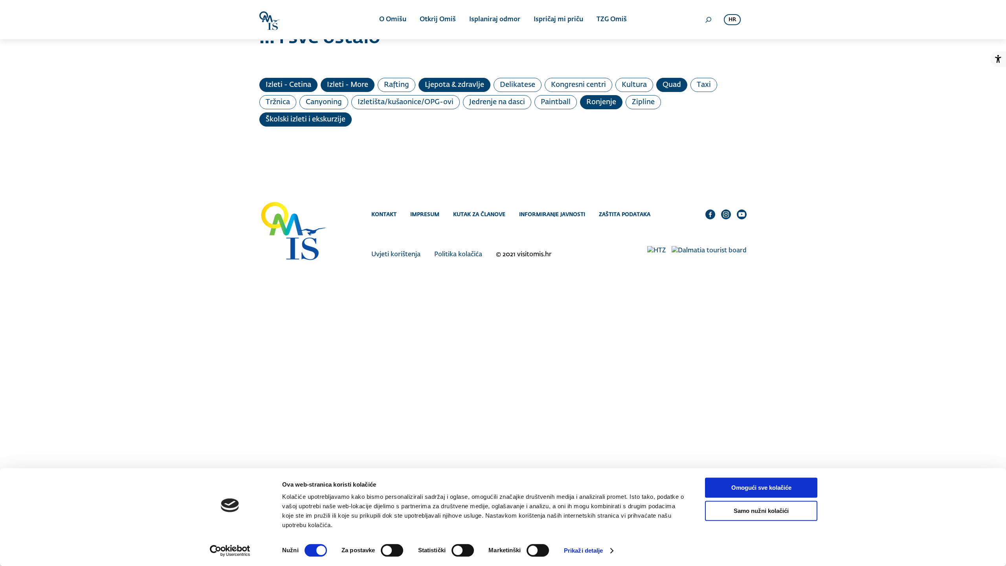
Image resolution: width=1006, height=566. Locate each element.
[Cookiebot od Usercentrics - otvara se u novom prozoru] (230, 551)
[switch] (392, 550)
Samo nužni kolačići (761, 510)
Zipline (643, 102)
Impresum (424, 214)
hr (732, 19)
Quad (672, 84)
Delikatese (517, 84)
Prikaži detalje (583, 550)
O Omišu (392, 20)
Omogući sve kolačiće (761, 487)
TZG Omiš (612, 20)
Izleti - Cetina (288, 84)
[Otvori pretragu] (708, 20)
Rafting (396, 84)
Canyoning (324, 102)
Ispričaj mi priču (558, 20)
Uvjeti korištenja (395, 255)
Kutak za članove (479, 214)
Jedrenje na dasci (497, 102)
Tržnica (278, 102)
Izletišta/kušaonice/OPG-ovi (405, 102)
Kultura (634, 84)
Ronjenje (601, 102)
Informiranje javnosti (552, 214)
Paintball (556, 102)
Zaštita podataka (624, 214)
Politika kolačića (458, 255)
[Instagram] (726, 214)
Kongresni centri (578, 84)
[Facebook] (710, 214)
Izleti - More (347, 84)
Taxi (704, 84)
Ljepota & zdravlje (454, 84)
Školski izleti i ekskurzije (305, 119)
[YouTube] (742, 214)
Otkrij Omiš (438, 20)
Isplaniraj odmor (494, 20)
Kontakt (384, 214)
